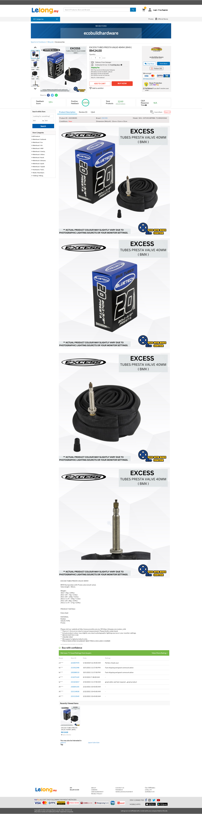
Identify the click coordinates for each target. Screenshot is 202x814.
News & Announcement (124, 792)
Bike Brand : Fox (38, 142)
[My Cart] (143, 10)
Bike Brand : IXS (37, 145)
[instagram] (149, 801)
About (93, 788)
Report (166, 112)
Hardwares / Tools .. (39, 169)
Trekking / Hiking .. (38, 176)
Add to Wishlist (66, 735)
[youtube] (158, 801)
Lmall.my (148, 790)
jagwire (63, 742)
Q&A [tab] (93, 112)
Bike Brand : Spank (38, 163)
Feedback (119, 790)
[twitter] (153, 801)
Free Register (163, 10)
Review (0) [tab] (83, 112)
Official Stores (162, 19)
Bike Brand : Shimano (39, 160)
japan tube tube (93, 742)
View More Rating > (160, 653)
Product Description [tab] (67, 112)
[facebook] (146, 800)
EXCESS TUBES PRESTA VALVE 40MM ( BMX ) (69, 729)
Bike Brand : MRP (38, 148)
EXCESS (104, 118)
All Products (36, 136)
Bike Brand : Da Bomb (39, 139)
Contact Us (119, 788)
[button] (35, 47)
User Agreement (97, 792)
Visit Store (163, 64)
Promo (150, 19)
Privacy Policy (96, 794)
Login (155, 10)
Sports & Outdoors (38, 42)
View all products (120, 103)
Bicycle (50, 42)
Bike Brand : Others (39, 154)
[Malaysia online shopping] (46, 11)
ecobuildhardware (156, 57)
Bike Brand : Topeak (39, 166)
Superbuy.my (150, 792)
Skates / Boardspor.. (39, 172)
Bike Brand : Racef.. (38, 157)
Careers (94, 790)
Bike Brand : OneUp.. (39, 151)
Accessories (60, 42)
